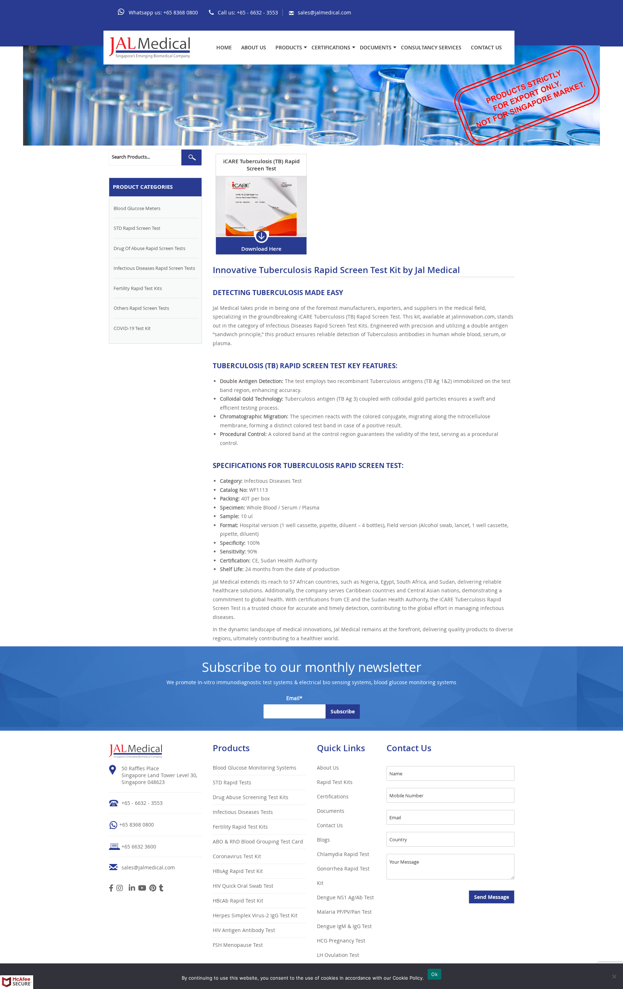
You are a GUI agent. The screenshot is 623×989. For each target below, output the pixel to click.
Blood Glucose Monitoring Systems (254, 767)
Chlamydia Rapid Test (343, 854)
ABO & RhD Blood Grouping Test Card (258, 841)
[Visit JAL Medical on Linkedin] (132, 888)
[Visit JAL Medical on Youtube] (142, 888)
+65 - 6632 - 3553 (257, 12)
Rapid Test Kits (335, 782)
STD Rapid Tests (232, 782)
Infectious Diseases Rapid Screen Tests (154, 268)
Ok (434, 974)
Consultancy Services (431, 47)
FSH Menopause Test (238, 944)
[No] (614, 976)
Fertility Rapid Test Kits (138, 288)
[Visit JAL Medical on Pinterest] (152, 888)
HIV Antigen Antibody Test (244, 930)
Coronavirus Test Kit (237, 856)
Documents (376, 47)
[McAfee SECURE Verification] (16, 982)
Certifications (331, 47)
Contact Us (486, 47)
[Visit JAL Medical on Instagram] (119, 888)
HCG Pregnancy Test (341, 940)
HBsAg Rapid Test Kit (238, 871)
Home (224, 47)
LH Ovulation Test (338, 955)
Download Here (261, 249)
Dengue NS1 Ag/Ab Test (345, 897)
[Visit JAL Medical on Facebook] (111, 888)
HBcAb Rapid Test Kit (238, 900)
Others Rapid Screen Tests (141, 308)
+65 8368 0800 (180, 12)
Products (288, 47)
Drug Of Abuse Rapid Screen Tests (149, 248)
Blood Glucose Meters (137, 208)
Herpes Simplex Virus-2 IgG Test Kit (255, 915)
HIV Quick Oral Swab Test (243, 885)
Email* (294, 698)
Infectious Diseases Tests (243, 811)
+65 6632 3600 (138, 846)
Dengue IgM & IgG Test (344, 926)
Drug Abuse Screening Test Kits (250, 797)
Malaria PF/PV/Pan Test (344, 911)
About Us (253, 47)
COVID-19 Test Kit (132, 328)
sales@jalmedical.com (324, 12)
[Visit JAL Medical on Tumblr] (161, 888)
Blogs (323, 839)
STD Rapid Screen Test (137, 228)
